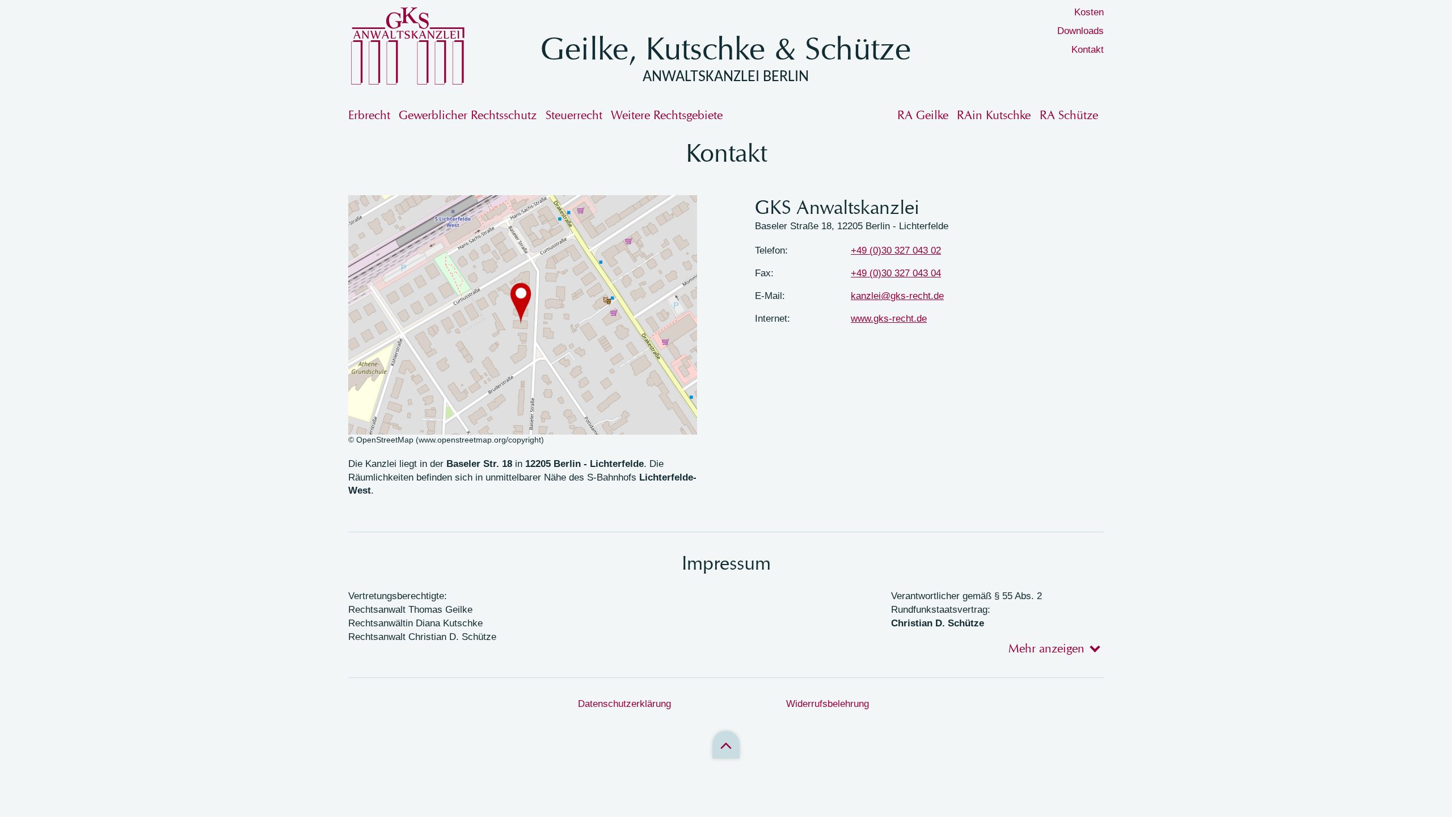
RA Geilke (922, 115)
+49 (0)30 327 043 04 (896, 273)
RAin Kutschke (994, 115)
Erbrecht (369, 115)
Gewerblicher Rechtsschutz (468, 115)
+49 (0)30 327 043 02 (896, 250)
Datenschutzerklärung (624, 703)
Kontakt (1087, 49)
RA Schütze (1069, 115)
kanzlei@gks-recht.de (897, 295)
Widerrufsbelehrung (827, 703)
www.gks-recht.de (889, 318)
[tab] (1051, 648)
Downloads (1080, 31)
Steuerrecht (574, 115)
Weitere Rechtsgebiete (667, 115)
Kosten (1089, 12)
